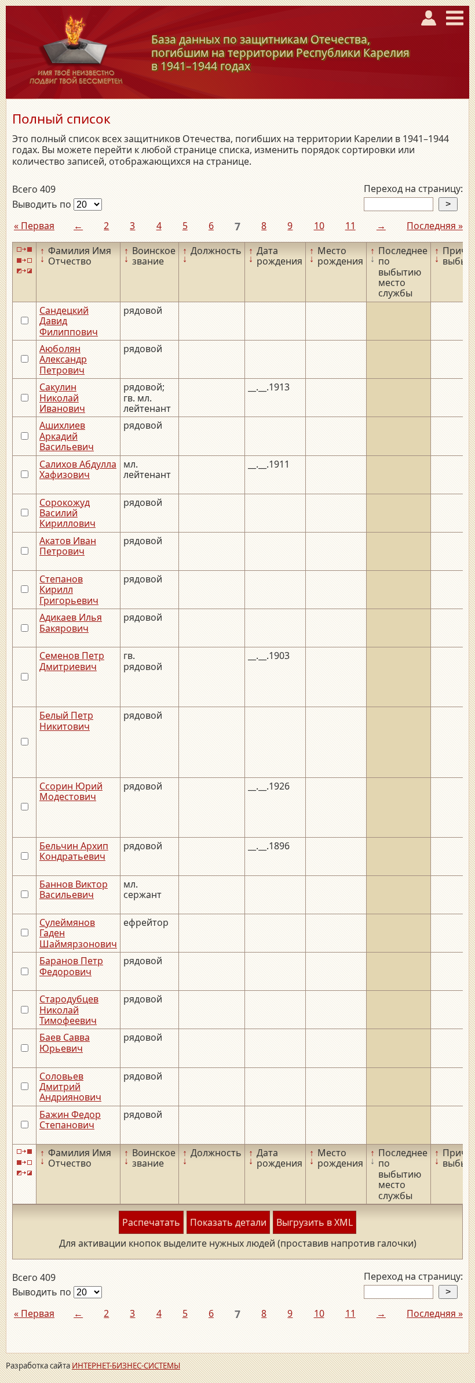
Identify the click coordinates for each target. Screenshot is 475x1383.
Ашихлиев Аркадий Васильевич (66, 436)
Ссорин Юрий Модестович (71, 791)
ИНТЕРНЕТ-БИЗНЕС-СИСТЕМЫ (126, 1365)
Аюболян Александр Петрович (63, 359)
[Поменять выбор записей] (24, 271)
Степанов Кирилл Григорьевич (68, 590)
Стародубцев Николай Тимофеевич (68, 1010)
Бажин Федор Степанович (70, 1119)
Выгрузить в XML (314, 1222)
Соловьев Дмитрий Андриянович (70, 1087)
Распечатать (151, 1222)
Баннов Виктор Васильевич (73, 889)
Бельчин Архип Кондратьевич (73, 851)
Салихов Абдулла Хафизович (77, 469)
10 (319, 225)
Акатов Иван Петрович (67, 545)
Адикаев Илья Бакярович (70, 622)
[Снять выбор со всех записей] (24, 260)
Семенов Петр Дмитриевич (71, 660)
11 (350, 225)
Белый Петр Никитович (66, 720)
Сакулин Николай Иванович (62, 398)
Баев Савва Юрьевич (64, 1042)
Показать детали (228, 1222)
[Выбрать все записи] (24, 249)
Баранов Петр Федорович (71, 965)
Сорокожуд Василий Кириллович (67, 513)
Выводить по (43, 204)
